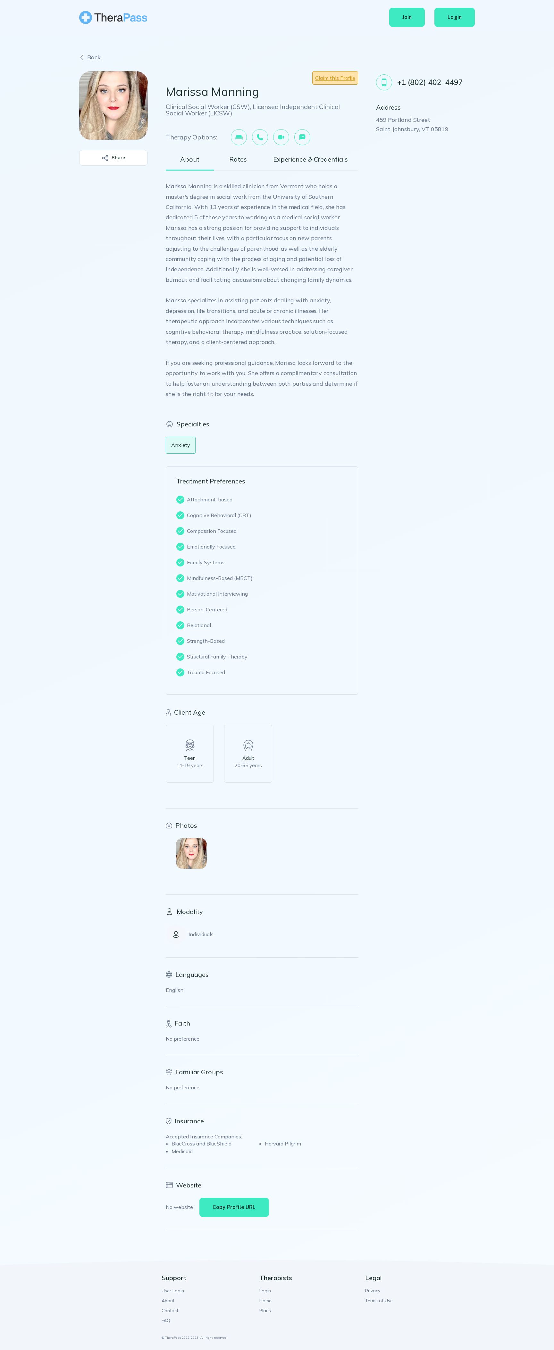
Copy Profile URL (234, 1207)
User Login (173, 1291)
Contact (170, 1310)
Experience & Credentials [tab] (310, 159)
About (168, 1301)
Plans (265, 1310)
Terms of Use (379, 1301)
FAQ (166, 1320)
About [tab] (189, 159)
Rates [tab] (238, 159)
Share (118, 157)
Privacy (372, 1291)
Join (407, 17)
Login (455, 17)
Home (265, 1301)
